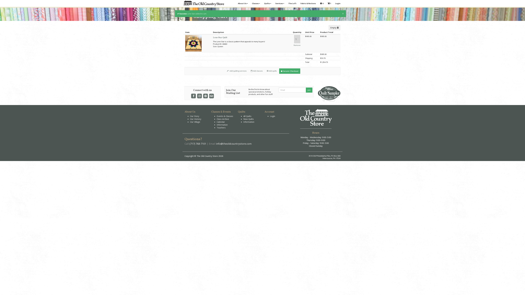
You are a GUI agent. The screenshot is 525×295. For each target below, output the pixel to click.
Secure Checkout (290, 71)
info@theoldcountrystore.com (234, 143)
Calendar (221, 121)
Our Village (195, 121)
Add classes (257, 71)
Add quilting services (238, 71)
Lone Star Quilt (220, 37)
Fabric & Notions (308, 3)
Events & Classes (225, 116)
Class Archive (223, 119)
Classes (255, 3)
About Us (242, 3)
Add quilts (272, 71)
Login (337, 3)
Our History (195, 119)
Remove (297, 45)
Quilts (267, 3)
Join (309, 90)
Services (279, 3)
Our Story (194, 116)
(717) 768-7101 (197, 143)
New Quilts (248, 119)
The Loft (292, 3)
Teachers (221, 127)
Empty (333, 27)
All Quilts (247, 116)
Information (222, 124)
